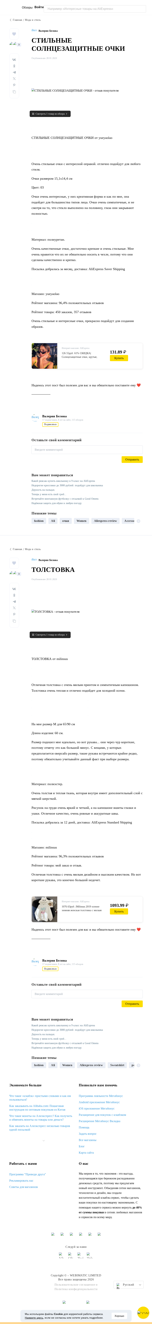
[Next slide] (138, 521)
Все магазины (87, 1140)
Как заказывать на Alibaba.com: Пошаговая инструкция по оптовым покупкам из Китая (37, 1107)
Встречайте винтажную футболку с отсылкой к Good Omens (65, 498)
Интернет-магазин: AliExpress (76, 348)
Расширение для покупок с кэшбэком (102, 1114)
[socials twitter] (80, 1257)
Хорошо (119, 1315)
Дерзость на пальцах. (43, 489)
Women (82, 520)
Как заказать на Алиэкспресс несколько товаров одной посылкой (39, 1127)
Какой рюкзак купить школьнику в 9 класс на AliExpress (63, 481)
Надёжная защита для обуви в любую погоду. (57, 503)
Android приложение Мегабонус (99, 1102)
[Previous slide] (36, 521)
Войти (39, 7)
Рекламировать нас (21, 1180)
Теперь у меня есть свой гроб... (49, 494)
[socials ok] (71, 1257)
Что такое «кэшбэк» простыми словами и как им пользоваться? (40, 1097)
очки (65, 520)
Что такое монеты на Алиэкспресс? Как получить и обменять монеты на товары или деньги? (40, 1117)
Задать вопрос (88, 1133)
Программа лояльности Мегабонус (101, 1095)
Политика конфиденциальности (76, 1289)
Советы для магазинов (23, 1186)
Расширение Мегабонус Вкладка (99, 1121)
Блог (82, 1146)
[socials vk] (62, 1257)
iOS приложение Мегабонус (97, 1108)
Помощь (84, 1127)
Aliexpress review (105, 520)
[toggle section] (43, 1141)
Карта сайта (86, 1152)
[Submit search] (142, 9)
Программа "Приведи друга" (27, 1174)
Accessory (131, 520)
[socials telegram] (90, 1257)
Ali (53, 520)
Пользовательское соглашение (74, 1284)
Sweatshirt (117, 1065)
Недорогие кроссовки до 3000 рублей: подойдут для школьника (67, 485)
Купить (119, 358)
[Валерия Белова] (35, 31)
